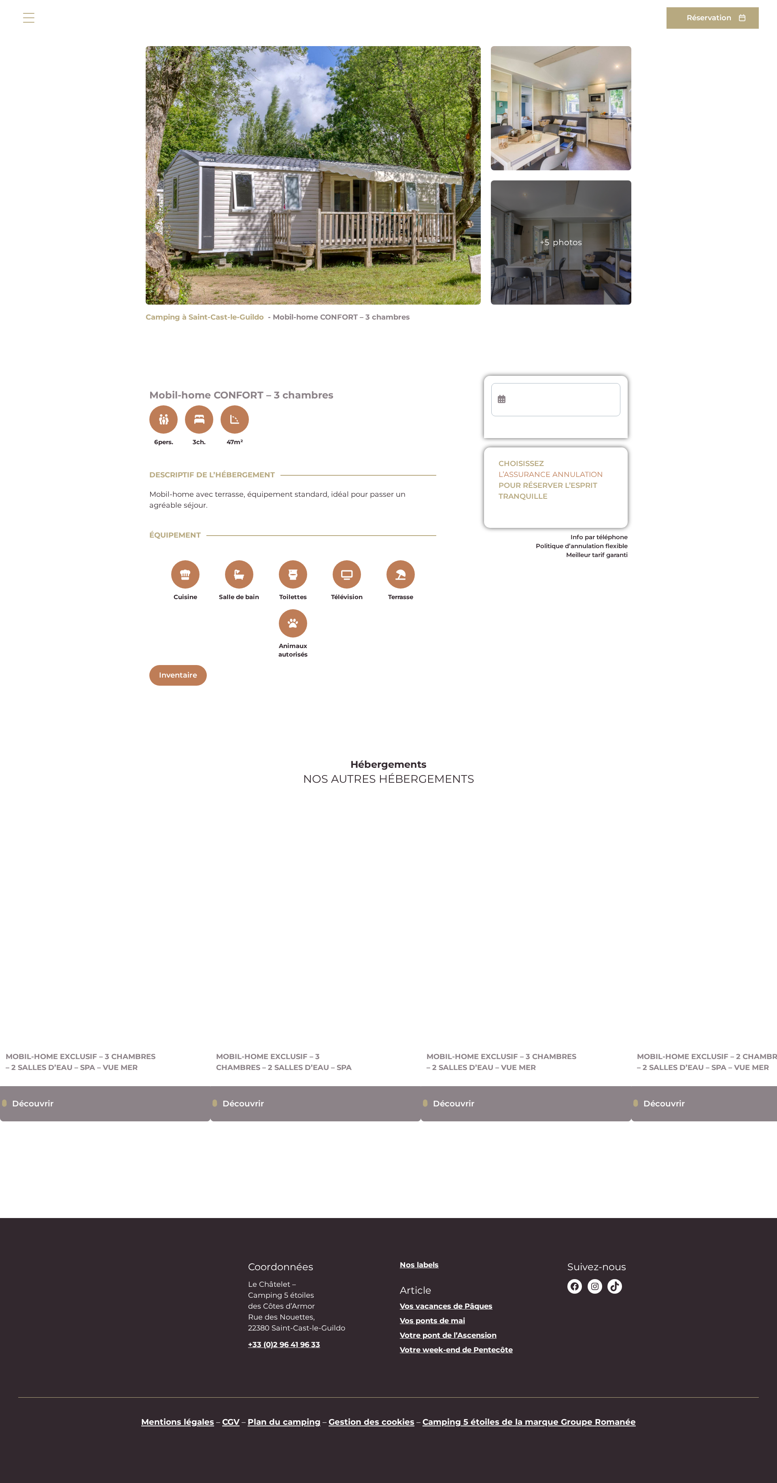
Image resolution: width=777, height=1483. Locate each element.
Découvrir (32, 1103)
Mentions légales (177, 1422)
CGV (231, 1422)
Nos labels (419, 1265)
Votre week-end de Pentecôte (456, 1350)
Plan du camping (284, 1422)
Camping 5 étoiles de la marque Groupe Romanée (529, 1422)
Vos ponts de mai (432, 1321)
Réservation (709, 17)
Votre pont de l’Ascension (448, 1335)
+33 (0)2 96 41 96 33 (284, 1344)
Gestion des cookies (371, 1422)
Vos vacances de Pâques (446, 1306)
